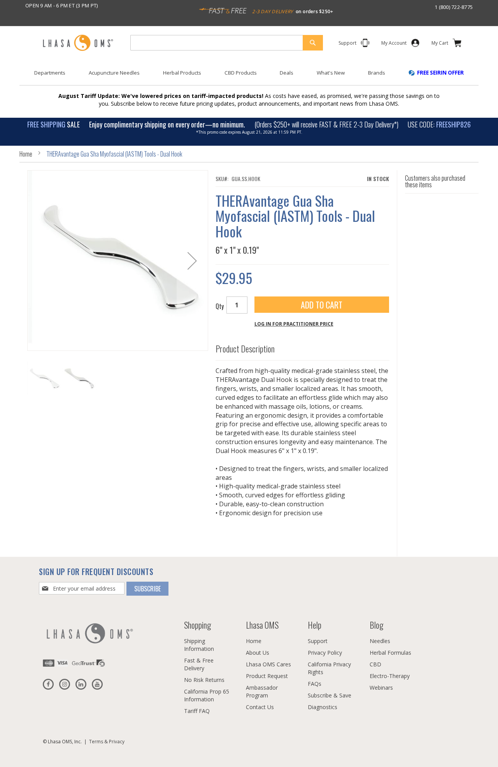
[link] (394, 44)
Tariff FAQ (197, 711)
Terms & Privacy (106, 741)
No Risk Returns (204, 679)
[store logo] (78, 43)
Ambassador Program (262, 691)
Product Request (267, 676)
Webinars (381, 687)
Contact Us (260, 707)
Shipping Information (199, 644)
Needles (380, 641)
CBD (375, 664)
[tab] (302, 347)
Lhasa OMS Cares (268, 664)
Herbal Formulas (390, 652)
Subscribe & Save (329, 695)
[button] (192, 260)
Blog (376, 625)
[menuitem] (50, 73)
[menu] (249, 75)
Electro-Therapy (390, 676)
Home (25, 154)
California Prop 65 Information (206, 695)
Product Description (245, 349)
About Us (257, 652)
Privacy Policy (325, 652)
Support (318, 641)
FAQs (314, 683)
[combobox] (226, 43)
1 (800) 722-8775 (454, 6)
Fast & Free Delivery (199, 664)
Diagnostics (322, 707)
